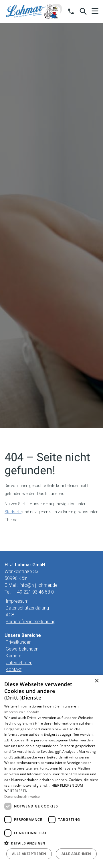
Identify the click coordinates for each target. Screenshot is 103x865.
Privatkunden (18, 642)
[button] (95, 11)
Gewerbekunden (22, 649)
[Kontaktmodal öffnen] (71, 11)
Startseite (13, 512)
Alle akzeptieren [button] (29, 853)
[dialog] (51, 770)
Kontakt (13, 669)
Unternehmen (19, 662)
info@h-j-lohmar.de (39, 585)
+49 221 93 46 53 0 (34, 592)
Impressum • (15, 711)
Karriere (13, 656)
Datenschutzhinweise (22, 796)
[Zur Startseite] (34, 11)
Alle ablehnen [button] (76, 853)
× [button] (96, 681)
